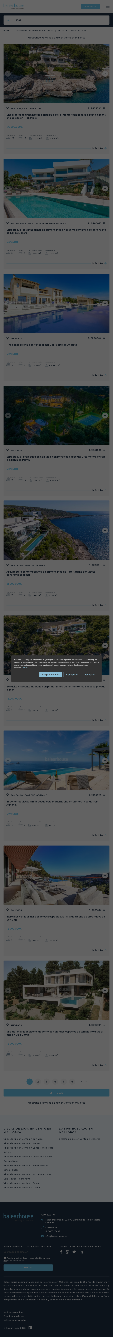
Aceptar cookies (51, 674)
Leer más (25, 668)
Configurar (72, 674)
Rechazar (89, 674)
